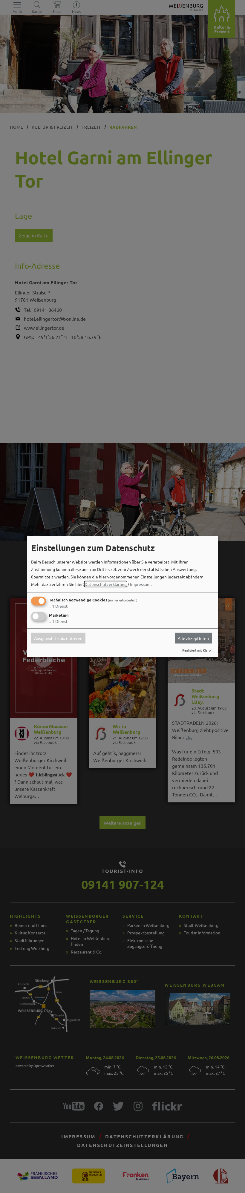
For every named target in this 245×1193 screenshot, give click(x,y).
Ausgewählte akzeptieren (58, 638)
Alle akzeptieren (193, 638)
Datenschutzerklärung (106, 584)
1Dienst (58, 606)
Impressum (140, 584)
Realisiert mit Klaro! (197, 650)
